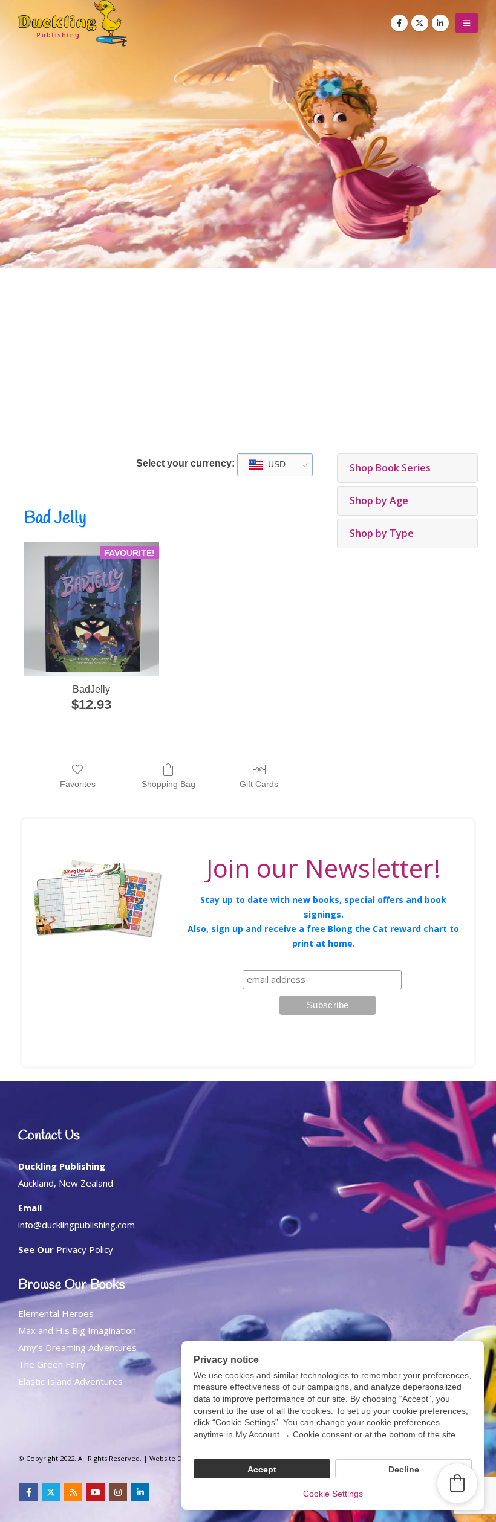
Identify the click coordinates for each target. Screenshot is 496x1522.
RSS (73, 1492)
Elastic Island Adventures (70, 1381)
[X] (419, 23)
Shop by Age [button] (379, 500)
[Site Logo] (72, 23)
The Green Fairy (51, 1364)
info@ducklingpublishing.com (76, 1225)
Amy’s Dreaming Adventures (77, 1347)
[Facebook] (399, 23)
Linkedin (140, 1492)
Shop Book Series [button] (390, 467)
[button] (466, 23)
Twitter (51, 1492)
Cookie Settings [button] (333, 1493)
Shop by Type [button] (382, 533)
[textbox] (273, 464)
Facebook (28, 1492)
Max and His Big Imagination (77, 1330)
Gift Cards (259, 784)
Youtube (95, 1492)
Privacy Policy (84, 1249)
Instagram (118, 1492)
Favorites (78, 784)
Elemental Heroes (56, 1313)
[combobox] (275, 464)
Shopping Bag (168, 784)
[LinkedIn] (440, 23)
